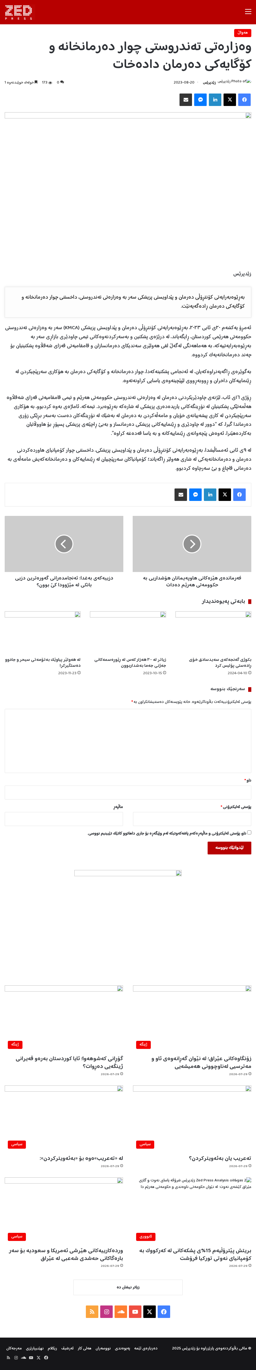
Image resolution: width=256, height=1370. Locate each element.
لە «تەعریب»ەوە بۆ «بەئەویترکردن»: (81, 1159)
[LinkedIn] (215, 100)
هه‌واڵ (243, 33)
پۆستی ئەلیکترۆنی (236, 807)
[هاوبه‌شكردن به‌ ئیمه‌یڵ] (186, 100)
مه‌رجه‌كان (14, 1349)
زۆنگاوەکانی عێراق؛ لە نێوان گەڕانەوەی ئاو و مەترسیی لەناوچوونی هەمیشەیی (201, 1063)
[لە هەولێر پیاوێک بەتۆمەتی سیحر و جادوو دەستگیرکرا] (43, 632)
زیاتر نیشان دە (128, 1288)
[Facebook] (244, 100)
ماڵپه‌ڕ (118, 807)
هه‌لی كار (84, 1349)
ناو (247, 781)
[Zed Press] (20, 12)
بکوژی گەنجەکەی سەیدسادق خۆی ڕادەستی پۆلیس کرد (220, 663)
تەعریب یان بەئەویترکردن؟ (220, 1159)
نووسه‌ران (103, 1349)
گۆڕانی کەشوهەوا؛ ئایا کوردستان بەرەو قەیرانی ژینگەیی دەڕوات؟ (69, 1063)
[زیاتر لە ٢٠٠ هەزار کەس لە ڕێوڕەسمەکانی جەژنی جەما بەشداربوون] (128, 632)
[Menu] (248, 14)
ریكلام (52, 1349)
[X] (230, 100)
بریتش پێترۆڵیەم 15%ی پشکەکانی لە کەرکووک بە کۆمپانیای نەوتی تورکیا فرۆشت (195, 1255)
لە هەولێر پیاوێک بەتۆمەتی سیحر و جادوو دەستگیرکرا (43, 663)
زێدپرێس (209, 82)
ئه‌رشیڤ (67, 1349)
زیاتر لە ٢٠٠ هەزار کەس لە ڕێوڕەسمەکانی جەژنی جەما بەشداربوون (130, 663)
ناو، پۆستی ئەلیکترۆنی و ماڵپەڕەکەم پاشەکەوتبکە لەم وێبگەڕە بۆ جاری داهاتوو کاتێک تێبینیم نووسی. (166, 834)
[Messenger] (200, 100)
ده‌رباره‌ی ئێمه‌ (146, 1349)
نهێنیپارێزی (35, 1349)
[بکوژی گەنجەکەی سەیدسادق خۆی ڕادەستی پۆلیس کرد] (213, 632)
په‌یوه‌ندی (122, 1349)
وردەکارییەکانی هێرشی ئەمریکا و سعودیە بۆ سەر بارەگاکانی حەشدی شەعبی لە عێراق (66, 1255)
